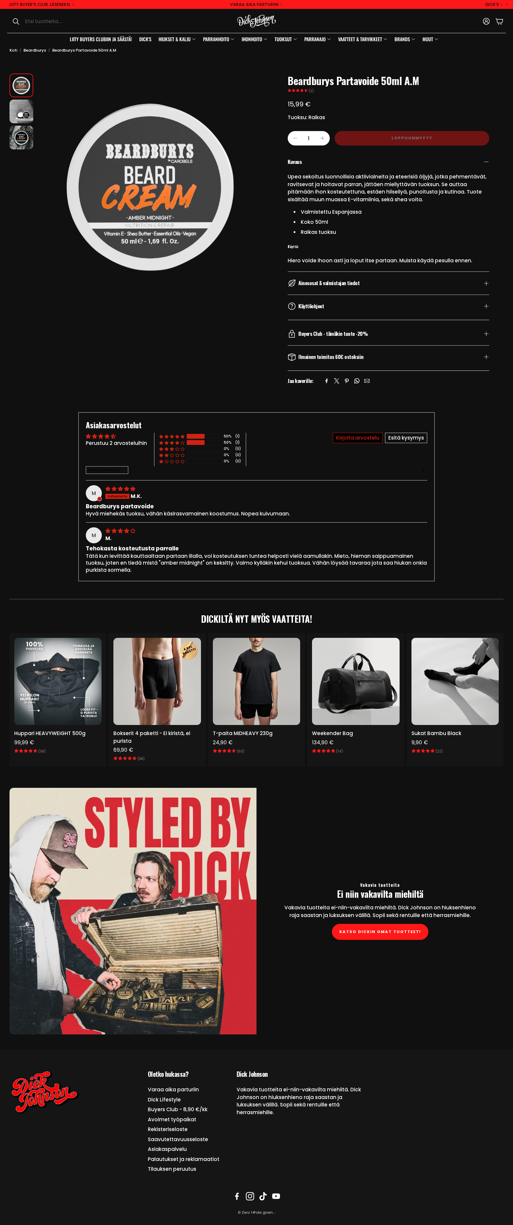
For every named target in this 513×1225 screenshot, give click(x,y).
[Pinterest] (346, 381)
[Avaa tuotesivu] (58, 681)
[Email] (367, 381)
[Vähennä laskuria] (295, 138)
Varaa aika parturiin (254, 4)
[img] (120, 488)
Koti (13, 50)
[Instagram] (250, 1196)
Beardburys (34, 50)
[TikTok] (263, 1196)
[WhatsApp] (357, 381)
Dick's (492, 4)
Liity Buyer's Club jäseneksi (40, 4)
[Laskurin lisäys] (322, 138)
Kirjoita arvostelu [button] (357, 437)
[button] (70, 21)
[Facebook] (326, 381)
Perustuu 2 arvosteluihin (116, 443)
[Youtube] (276, 1196)
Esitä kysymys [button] (406, 437)
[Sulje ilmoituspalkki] (507, 4)
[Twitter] (336, 381)
